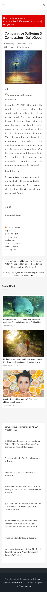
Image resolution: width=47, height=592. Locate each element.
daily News (9, 230)
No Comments (24, 47)
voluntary (8, 249)
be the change (14, 227)
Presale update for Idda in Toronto (20, 538)
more (20, 193)
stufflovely (10, 44)
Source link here (12, 215)
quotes (7, 246)
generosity (9, 234)
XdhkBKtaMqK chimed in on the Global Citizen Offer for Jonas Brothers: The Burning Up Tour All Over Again (22, 444)
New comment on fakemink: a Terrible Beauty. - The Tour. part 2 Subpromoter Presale (23, 489)
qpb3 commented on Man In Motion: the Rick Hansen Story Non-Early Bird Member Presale (23, 506)
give (15, 237)
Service (15, 246)
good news (9, 240)
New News (10, 47)
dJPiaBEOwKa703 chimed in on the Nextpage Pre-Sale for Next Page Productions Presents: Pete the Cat (21, 523)
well (15, 249)
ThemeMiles (25, 586)
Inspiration (9, 243)
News (17, 243)
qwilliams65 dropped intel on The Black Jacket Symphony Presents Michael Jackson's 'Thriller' (23, 552)
